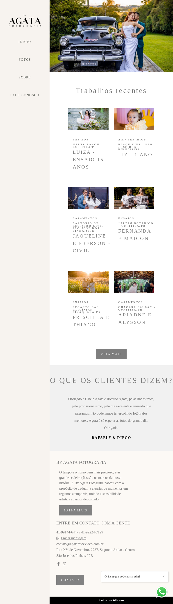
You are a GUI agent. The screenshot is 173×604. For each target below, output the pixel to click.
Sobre (25, 77)
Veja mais (111, 354)
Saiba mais (75, 546)
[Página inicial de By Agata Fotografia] (25, 20)
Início (24, 42)
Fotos (25, 59)
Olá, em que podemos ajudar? (122, 576)
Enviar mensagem (73, 574)
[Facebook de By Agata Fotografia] (58, 600)
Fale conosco (24, 95)
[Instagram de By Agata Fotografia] (64, 600)
